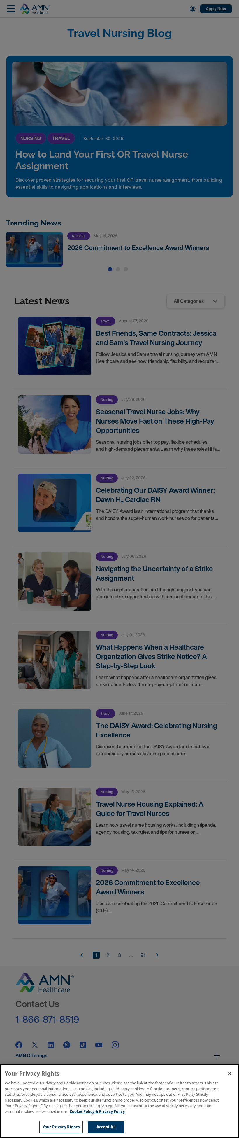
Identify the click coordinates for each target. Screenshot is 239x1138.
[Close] (229, 1073)
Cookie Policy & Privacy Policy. (98, 1111)
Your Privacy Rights (61, 1127)
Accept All (106, 1127)
